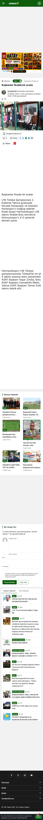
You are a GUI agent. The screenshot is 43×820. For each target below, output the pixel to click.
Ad (4, 557)
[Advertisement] (21, 29)
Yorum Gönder (9, 582)
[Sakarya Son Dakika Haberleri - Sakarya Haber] (13, 3)
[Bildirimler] (39, 3)
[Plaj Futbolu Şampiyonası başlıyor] (31, 460)
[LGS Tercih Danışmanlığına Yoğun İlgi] (21, 610)
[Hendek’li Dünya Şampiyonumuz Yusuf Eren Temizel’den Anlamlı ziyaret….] (11, 408)
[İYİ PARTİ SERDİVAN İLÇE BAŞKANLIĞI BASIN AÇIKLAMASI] (21, 716)
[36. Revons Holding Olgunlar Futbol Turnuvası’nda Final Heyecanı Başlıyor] (21, 666)
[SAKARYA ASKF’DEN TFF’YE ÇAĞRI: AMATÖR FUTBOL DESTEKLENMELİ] (11, 460)
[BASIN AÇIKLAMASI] (21, 642)
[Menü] (4, 3)
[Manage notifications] (38, 815)
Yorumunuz (13, 538)
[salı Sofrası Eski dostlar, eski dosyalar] (31, 434)
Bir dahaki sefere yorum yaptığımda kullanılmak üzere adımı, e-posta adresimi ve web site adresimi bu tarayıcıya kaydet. (21, 575)
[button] (20, 81)
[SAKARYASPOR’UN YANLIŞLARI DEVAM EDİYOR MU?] (21, 598)
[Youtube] (31, 775)
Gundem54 (12, 91)
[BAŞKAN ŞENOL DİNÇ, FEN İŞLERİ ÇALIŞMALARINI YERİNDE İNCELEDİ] (21, 694)
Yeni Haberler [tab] (24, 591)
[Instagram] (24, 775)
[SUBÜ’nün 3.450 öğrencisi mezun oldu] (21, 705)
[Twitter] (18, 775)
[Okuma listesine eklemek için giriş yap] (14, 143)
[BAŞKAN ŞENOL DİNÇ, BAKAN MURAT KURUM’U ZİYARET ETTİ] (21, 653)
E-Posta (6, 566)
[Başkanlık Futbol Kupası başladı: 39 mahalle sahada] (31, 408)
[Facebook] (11, 775)
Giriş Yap (23, 582)
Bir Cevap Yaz (10, 527)
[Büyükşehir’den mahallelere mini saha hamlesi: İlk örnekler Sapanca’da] (11, 434)
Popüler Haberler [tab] (9, 591)
